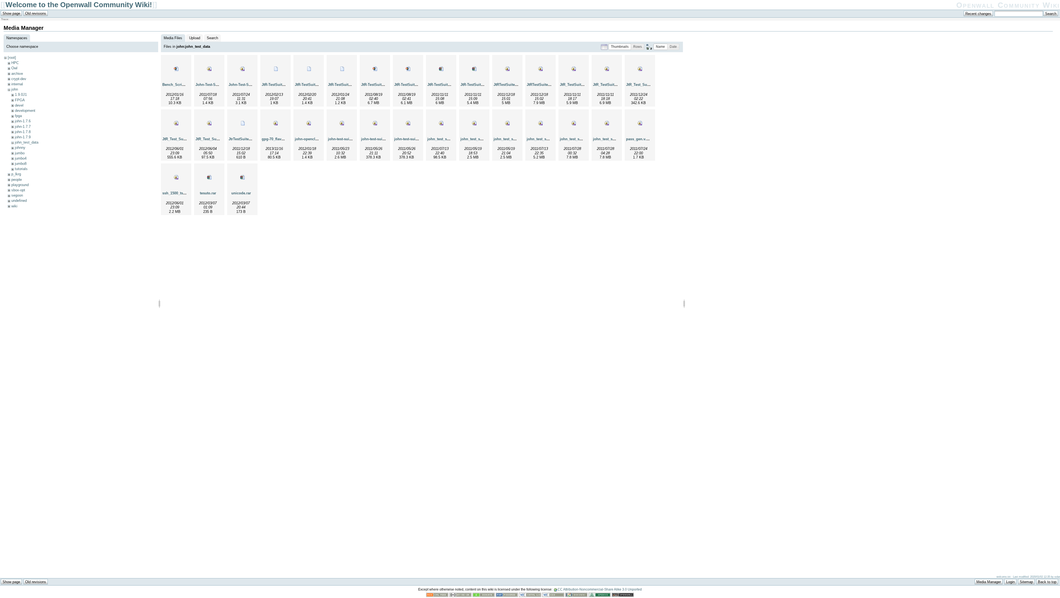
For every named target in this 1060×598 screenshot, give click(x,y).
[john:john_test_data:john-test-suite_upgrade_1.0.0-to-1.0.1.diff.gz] (408, 123)
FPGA (20, 100)
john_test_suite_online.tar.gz (485, 139)
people (16, 180)
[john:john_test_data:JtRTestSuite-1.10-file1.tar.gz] (507, 68)
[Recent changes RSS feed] (437, 596)
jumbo (20, 153)
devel (19, 105)
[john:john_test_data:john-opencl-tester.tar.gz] (308, 123)
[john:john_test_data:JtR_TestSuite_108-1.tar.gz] (573, 68)
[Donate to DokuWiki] (484, 596)
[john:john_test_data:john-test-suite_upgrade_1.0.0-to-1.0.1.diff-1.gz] (375, 123)
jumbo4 (20, 158)
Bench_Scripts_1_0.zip (181, 85)
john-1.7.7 (23, 127)
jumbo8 (20, 164)
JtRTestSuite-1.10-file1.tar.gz (518, 85)
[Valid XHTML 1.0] (530, 596)
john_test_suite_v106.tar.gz (583, 139)
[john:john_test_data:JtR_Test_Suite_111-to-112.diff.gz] (176, 123)
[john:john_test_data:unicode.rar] (242, 177)
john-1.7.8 (23, 132)
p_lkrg (16, 174)
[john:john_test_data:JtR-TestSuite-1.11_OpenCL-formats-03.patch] (308, 68)
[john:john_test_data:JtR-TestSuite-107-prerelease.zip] (375, 68)
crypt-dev (18, 79)
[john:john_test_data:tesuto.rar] (209, 177)
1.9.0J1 (21, 94)
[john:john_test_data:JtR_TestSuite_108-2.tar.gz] (607, 68)
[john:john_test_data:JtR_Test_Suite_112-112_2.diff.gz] (209, 123)
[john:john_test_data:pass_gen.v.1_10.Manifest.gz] (640, 123)
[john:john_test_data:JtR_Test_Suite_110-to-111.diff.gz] (640, 68)
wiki (14, 206)
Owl (14, 68)
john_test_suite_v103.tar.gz (550, 139)
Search (212, 38)
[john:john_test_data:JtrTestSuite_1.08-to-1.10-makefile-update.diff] (242, 123)
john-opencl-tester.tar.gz (315, 139)
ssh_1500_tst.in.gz (178, 193)
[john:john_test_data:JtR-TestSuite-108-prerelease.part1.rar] (441, 68)
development (25, 111)
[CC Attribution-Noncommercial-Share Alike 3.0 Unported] (460, 596)
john (14, 89)
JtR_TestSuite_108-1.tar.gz (582, 85)
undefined (19, 201)
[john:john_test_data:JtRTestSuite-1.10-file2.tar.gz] (540, 68)
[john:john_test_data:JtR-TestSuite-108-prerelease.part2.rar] (474, 68)
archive (17, 74)
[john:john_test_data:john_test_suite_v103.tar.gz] (540, 123)
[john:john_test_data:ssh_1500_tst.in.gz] (176, 177)
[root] (12, 57)
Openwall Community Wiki (1008, 5)
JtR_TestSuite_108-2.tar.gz (615, 85)
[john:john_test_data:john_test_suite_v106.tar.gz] (573, 123)
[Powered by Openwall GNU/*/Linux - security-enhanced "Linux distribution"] (623, 596)
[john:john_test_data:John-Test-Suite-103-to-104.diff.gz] (209, 68)
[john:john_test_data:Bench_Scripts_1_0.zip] (176, 68)
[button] (619, 47)
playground (20, 185)
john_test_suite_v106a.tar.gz (617, 139)
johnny (20, 147)
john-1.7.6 (23, 121)
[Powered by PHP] (507, 596)
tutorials (21, 169)
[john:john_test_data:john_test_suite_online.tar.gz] (474, 123)
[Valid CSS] (553, 596)
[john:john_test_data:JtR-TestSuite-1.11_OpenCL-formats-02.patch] (275, 68)
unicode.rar (241, 193)
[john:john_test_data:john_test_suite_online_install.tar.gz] (507, 123)
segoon (17, 195)
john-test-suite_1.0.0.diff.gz (351, 139)
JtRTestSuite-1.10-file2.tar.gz (551, 85)
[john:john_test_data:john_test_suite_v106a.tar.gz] (607, 123)
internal (17, 84)
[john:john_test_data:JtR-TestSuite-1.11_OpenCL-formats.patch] (342, 68)
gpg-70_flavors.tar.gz (279, 139)
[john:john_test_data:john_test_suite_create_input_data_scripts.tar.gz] (441, 123)
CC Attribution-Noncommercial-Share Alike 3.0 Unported (600, 589)
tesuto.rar (208, 193)
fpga (18, 116)
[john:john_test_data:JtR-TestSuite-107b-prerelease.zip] (408, 68)
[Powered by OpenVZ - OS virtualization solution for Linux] (600, 596)
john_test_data (26, 142)
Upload (194, 38)
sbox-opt (18, 190)
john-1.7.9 (23, 137)
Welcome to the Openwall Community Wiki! (79, 5)
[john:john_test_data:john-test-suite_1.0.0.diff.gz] (342, 123)
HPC (15, 63)
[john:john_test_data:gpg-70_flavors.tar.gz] (275, 123)
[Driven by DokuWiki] (576, 596)
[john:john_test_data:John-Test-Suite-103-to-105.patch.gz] (242, 68)
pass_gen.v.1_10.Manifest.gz (650, 139)
